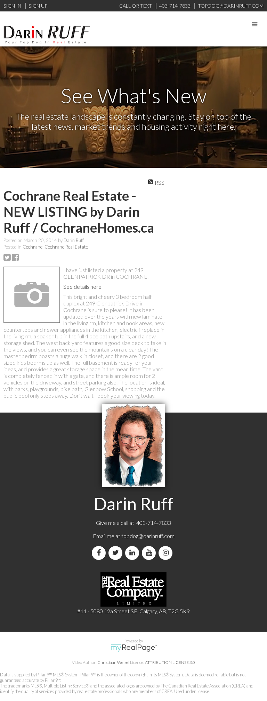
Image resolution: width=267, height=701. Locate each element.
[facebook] (100, 552)
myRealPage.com (133, 648)
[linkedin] (133, 552)
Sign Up (38, 6)
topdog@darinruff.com (148, 536)
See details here (82, 286)
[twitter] (116, 552)
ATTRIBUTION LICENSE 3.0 (170, 662)
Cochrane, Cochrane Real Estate (55, 247)
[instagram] (167, 552)
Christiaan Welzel (113, 662)
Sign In (12, 6)
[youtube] (150, 552)
